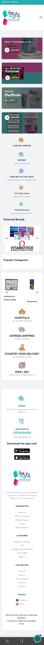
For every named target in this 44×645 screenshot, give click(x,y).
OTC (22, 546)
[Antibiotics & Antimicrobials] (12, 292)
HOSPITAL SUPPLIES (22, 542)
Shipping (22, 571)
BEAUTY (22, 557)
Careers (22, 524)
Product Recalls (22, 579)
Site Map (22, 586)
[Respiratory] (32, 297)
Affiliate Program (22, 520)
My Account (7, 641)
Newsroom (22, 512)
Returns (22, 575)
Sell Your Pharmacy (22, 516)
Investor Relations (22, 527)
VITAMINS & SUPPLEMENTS (22, 549)
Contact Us (22, 583)
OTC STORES (22, 553)
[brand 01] (22, 245)
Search (22, 641)
